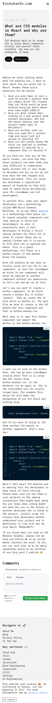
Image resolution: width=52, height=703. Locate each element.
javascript (10, 662)
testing (7, 675)
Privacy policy (12, 637)
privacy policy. (38, 692)
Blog (5, 634)
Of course (9, 699)
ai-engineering (12, 679)
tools (6, 655)
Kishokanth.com (17, 3)
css (9, 59)
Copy (46, 328)
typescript (10, 669)
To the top (10, 641)
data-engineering (14, 665)
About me (8, 631)
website (43, 210)
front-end (21, 59)
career (7, 659)
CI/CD (6, 672)
